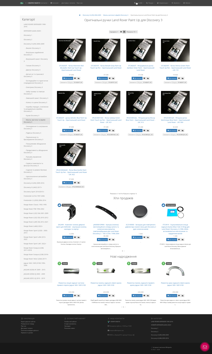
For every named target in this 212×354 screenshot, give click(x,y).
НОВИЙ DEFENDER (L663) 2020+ (161, 325)
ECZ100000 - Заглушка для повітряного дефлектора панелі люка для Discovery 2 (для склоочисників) (106, 227)
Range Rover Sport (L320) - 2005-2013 (36, 231)
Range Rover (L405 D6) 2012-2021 (36, 222)
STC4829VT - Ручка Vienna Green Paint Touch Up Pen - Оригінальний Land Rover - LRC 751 (175, 68)
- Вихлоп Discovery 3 (32, 48)
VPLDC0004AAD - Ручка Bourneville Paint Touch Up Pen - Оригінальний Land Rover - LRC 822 (71, 172)
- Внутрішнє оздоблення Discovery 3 (34, 53)
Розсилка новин (69, 328)
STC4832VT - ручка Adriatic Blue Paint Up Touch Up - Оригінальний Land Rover (71, 119)
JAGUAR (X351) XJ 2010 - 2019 (34, 278)
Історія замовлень (70, 324)
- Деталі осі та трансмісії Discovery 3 (34, 75)
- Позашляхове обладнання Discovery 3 (35, 145)
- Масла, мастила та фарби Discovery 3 (34, 121)
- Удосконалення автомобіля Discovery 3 (35, 177)
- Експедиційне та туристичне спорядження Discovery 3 (36, 82)
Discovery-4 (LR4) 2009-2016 (34, 183)
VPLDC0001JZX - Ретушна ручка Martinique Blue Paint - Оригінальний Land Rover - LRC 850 (175, 120)
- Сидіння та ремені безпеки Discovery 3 (35, 171)
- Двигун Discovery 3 (32, 70)
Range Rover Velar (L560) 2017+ (35, 259)
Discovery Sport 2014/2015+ (34, 192)
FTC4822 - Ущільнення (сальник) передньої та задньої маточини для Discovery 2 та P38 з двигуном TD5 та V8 (175, 227)
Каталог (55, 3)
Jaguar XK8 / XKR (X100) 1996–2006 (35, 264)
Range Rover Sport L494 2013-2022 (35, 238)
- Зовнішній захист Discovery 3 (36, 98)
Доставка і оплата (68, 3)
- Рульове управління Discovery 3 (32, 158)
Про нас (80, 3)
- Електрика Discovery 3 (33, 87)
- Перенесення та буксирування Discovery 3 (33, 138)
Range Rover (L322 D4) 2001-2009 (36, 213)
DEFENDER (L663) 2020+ (32, 31)
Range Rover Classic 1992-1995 (35, 205)
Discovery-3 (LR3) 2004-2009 (34, 44)
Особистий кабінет (70, 322)
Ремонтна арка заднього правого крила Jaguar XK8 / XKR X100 (175, 284)
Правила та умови (27, 333)
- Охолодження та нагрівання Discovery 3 (36, 127)
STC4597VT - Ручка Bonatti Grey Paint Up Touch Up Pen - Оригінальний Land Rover (106, 67)
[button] (139, 3)
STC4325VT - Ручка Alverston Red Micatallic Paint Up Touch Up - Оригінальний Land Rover (71, 68)
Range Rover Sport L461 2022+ (35, 244)
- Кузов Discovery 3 (31, 115)
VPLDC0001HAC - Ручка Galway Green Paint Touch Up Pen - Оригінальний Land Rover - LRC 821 (106, 120)
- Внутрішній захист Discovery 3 (36, 60)
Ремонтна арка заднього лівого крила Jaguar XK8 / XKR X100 (140, 284)
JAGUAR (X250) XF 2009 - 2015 (34, 270)
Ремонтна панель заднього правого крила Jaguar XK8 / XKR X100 (106, 284)
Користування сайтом (28, 322)
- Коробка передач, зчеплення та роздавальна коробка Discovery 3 (36, 109)
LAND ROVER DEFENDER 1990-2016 (35, 25)
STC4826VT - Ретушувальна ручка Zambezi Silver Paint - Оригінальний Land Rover (140, 68)
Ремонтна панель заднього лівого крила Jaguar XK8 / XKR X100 (71, 284)
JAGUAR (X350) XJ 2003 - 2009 (34, 274)
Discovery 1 (28, 35)
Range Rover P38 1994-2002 (34, 209)
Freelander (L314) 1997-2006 (34, 196)
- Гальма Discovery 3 (32, 65)
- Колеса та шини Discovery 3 (35, 102)
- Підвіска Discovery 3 (32, 133)
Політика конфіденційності (30, 330)
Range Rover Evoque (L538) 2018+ (36, 254)
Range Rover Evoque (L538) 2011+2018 (34, 249)
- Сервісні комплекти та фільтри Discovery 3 (33, 164)
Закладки (67, 326)
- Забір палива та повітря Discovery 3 (34, 93)
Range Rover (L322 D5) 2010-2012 (36, 217)
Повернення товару (27, 324)
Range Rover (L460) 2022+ (33, 226)
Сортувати (113, 32)
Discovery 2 (28, 39)
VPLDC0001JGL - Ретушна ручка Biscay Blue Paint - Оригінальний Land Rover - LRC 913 (140, 120)
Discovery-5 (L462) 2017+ (33, 187)
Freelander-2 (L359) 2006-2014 (35, 200)
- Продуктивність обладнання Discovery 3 (36, 151)
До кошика (68, 78)
